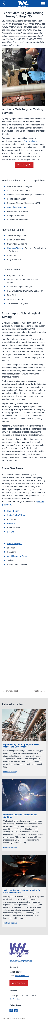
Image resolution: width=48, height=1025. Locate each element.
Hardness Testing (15, 248)
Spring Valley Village (16, 515)
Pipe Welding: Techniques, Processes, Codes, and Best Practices (21, 745)
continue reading (10, 772)
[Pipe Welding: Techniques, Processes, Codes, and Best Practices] (24, 725)
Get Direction (14, 999)
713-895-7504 (10, 502)
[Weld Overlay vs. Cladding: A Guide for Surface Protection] (24, 871)
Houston (11, 523)
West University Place (17, 556)
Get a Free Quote (24, 165)
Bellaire (10, 532)
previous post (12, 691)
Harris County (13, 511)
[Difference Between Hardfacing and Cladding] (24, 795)
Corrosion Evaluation (16, 207)
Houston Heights (14, 544)
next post (38, 691)
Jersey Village (30, 141)
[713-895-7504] (4, 3)
